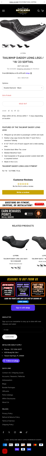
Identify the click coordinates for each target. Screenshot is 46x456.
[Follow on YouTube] (21, 432)
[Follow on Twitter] (9, 432)
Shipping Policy (8, 424)
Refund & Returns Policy (11, 417)
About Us (5, 402)
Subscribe (9, 337)
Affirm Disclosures (8, 398)
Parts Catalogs (7, 395)
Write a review (23, 192)
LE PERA (23, 53)
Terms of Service (8, 421)
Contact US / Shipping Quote (12, 373)
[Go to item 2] (12, 46)
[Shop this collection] (23, 204)
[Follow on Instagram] (15, 432)
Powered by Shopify (35, 440)
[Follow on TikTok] (26, 432)
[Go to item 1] (5, 45)
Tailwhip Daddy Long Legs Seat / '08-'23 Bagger (15, 260)
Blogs (4, 384)
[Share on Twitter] (12, 111)
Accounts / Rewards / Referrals (13, 376)
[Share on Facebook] (9, 111)
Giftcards (5, 391)
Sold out (23, 104)
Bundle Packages (8, 387)
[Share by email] (18, 111)
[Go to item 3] (20, 46)
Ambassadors (7, 380)
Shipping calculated (23, 69)
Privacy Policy (7, 413)
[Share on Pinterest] (15, 111)
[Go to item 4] (27, 46)
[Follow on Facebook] (3, 432)
